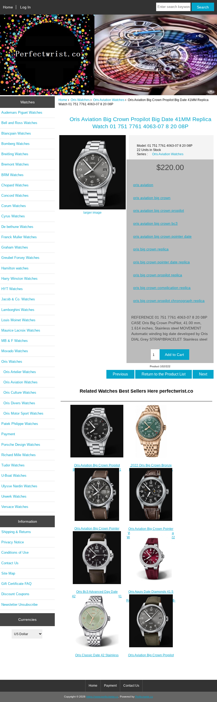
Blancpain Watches (16, 133)
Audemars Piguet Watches (21, 112)
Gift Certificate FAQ (16, 584)
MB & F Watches (14, 341)
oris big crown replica (151, 249)
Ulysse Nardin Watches (19, 486)
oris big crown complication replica (162, 288)
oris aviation (143, 185)
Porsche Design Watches (20, 445)
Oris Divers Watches (18, 403)
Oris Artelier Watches (18, 372)
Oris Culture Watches (18, 392)
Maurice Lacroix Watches (20, 330)
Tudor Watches (13, 465)
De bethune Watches (17, 227)
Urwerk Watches (13, 496)
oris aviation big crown (151, 198)
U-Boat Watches (13, 476)
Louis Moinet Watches (18, 320)
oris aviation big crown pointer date (162, 236)
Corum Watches (13, 206)
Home (8, 7)
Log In (25, 7)
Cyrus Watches (13, 216)
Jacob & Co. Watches (18, 299)
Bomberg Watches (15, 144)
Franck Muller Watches (19, 237)
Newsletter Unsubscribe (19, 605)
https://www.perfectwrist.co (102, 696)
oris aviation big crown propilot (158, 210)
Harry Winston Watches (19, 279)
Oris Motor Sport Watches (22, 413)
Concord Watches (15, 196)
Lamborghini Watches (17, 310)
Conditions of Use (15, 552)
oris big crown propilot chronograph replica (169, 301)
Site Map (8, 573)
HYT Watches (12, 289)
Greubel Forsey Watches (20, 258)
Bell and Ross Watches (19, 123)
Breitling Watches (14, 154)
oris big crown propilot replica (157, 275)
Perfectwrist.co (144, 696)
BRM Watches (12, 175)
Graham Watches (14, 247)
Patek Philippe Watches (19, 424)
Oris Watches (80, 100)
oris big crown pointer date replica (161, 262)
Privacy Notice (12, 542)
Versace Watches (14, 507)
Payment (8, 434)
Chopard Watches (15, 185)
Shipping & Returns (16, 532)
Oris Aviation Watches (108, 100)
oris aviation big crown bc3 (155, 223)
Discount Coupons (15, 594)
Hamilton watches (15, 268)
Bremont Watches (15, 164)
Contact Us (10, 563)
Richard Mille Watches (18, 455)
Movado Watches (14, 351)
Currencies (27, 619)
